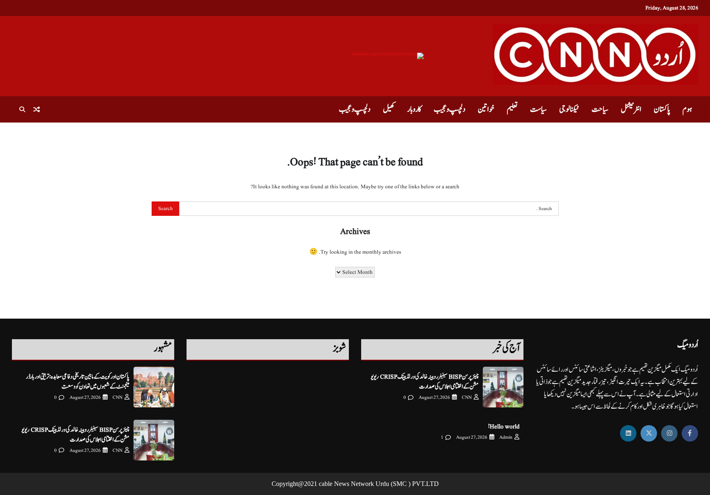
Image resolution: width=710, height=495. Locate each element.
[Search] (22, 109)
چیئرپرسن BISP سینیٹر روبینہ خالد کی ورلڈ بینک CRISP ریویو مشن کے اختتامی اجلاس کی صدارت (425, 381)
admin (505, 437)
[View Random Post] (36, 109)
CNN (467, 397)
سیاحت (600, 109)
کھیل (389, 109)
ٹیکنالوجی (569, 109)
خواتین (486, 109)
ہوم (687, 109)
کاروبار (414, 109)
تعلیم (512, 109)
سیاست (538, 109)
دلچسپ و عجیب (450, 109)
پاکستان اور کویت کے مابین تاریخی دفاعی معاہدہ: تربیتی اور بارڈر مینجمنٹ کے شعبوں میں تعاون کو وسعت (77, 381)
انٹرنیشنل (631, 109)
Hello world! (503, 426)
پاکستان (662, 109)
